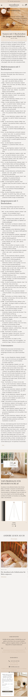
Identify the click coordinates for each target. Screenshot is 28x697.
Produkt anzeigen (13, 465)
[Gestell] (14, 511)
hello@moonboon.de (15, 666)
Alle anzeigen (14, 538)
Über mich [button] (9, 12)
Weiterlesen (3, 576)
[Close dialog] (26, 673)
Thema (3, 445)
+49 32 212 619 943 (14, 661)
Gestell (14, 522)
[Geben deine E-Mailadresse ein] (25, 648)
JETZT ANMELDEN (7, 691)
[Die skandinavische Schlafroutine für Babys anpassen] (14, 554)
